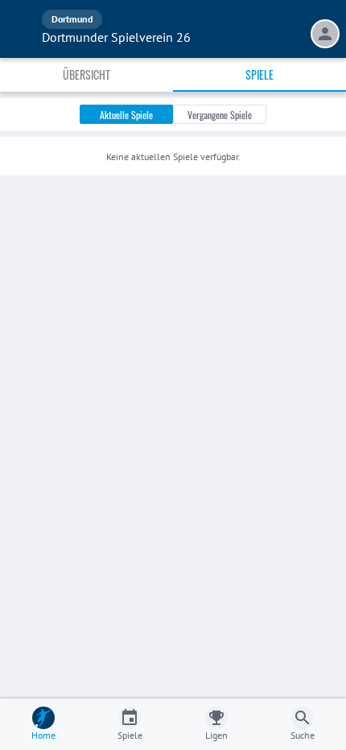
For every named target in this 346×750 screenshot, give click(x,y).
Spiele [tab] (259, 74)
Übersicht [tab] (86, 74)
